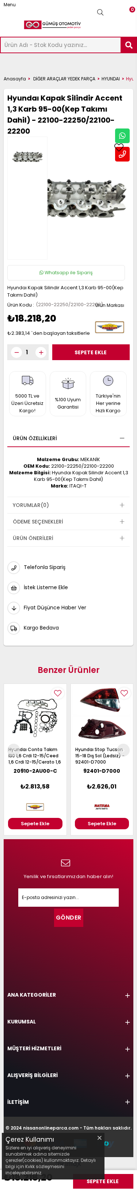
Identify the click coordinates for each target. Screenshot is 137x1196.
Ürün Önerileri (33, 538)
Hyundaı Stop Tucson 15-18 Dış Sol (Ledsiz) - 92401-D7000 (100, 755)
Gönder (68, 917)
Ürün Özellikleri (35, 438)
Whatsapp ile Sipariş (68, 272)
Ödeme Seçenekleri (38, 521)
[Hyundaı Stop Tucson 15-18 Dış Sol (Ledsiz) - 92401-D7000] (102, 715)
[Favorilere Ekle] (118, 147)
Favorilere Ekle (57, 693)
